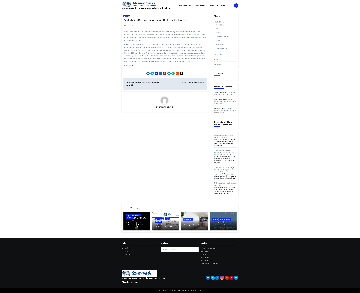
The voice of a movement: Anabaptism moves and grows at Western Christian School (225, 152)
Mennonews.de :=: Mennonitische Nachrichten (146, 9)
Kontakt (203, 254)
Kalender (210, 5)
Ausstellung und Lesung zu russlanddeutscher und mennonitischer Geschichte (223, 225)
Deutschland (220, 25)
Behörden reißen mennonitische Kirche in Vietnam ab (155, 20)
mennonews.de (167, 107)
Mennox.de (205, 260)
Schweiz (218, 29)
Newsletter (221, 5)
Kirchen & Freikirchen (223, 37)
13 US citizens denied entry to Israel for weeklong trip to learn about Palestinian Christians (224, 170)
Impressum (204, 251)
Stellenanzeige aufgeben (209, 263)
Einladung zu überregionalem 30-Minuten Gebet (191, 225)
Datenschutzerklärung (208, 248)
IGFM (131, 66)
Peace (168, 219)
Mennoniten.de (127, 254)
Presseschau (220, 44)
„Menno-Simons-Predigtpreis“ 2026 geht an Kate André (225, 101)
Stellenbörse (200, 5)
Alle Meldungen (185, 5)
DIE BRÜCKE (126, 248)
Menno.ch (125, 251)
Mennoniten (205, 257)
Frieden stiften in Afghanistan (192, 82)
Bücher (218, 41)
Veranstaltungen (221, 48)
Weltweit (127, 16)
